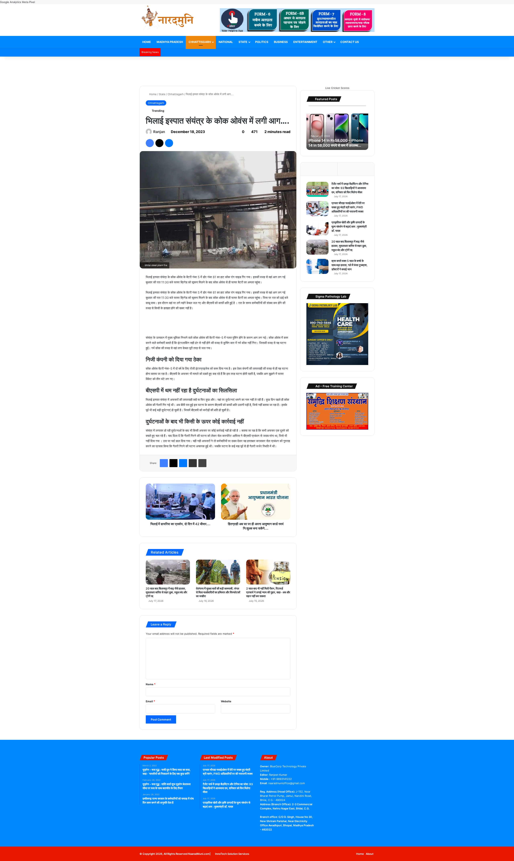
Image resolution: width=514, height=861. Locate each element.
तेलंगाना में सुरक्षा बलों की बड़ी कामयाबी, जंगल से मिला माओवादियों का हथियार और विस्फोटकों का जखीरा (218, 592)
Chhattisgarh (200, 42)
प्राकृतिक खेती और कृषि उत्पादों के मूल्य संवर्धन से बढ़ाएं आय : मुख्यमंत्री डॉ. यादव (349, 226)
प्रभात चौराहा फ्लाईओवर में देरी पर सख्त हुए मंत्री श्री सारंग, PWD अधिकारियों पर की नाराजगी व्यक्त (348, 207)
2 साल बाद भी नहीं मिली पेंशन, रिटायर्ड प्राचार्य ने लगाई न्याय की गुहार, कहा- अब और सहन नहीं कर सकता (268, 592)
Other (327, 42)
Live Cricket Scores (337, 87)
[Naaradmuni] (168, 19)
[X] (267, 837)
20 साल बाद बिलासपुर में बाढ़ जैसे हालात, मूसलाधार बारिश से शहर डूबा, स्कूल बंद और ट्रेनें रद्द (166, 592)
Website (226, 701)
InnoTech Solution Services (232, 853)
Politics (261, 42)
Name (150, 684)
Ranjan (159, 132)
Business (281, 42)
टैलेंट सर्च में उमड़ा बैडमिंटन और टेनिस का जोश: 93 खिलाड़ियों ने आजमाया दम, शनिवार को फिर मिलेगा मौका (349, 188)
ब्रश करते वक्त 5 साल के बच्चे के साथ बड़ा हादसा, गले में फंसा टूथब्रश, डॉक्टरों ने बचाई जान (349, 265)
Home (146, 42)
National (226, 42)
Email (150, 701)
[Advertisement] (257, 70)
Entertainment (305, 42)
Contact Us (349, 42)
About (369, 853)
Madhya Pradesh (170, 42)
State (243, 42)
